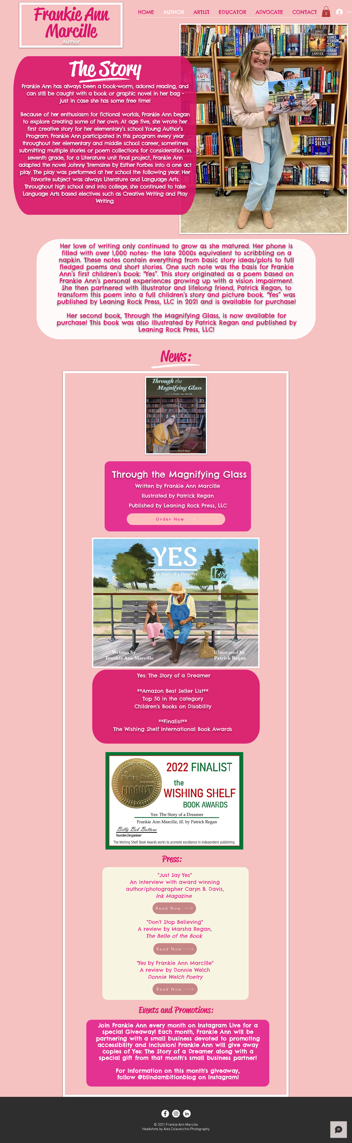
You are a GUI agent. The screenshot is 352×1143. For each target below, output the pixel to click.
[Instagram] (176, 1113)
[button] (326, 11)
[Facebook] (165, 1113)
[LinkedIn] (187, 1113)
